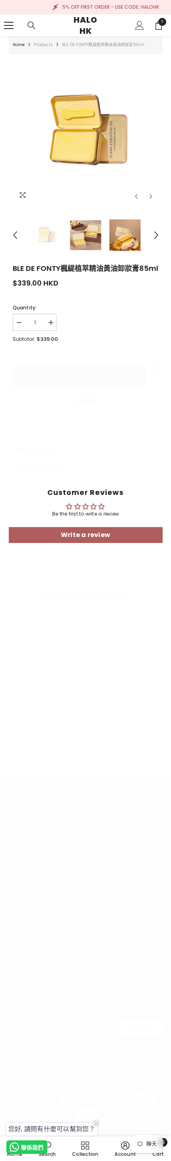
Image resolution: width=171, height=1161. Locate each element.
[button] (136, 196)
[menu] (9, 25)
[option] (86, 131)
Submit (140, 1027)
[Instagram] (36, 904)
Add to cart (79, 376)
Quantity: (25, 307)
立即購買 (85, 401)
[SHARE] (153, 368)
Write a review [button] (85, 534)
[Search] (31, 25)
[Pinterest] (57, 904)
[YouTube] (78, 904)
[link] (44, 735)
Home (19, 45)
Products (43, 45)
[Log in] (139, 25)
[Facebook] (15, 904)
